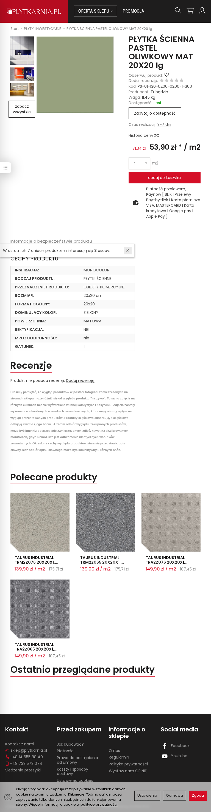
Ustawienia (147, 795)
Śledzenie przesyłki (23, 770)
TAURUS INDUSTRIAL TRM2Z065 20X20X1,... (102, 560)
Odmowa (174, 795)
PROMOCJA (133, 11)
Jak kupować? (70, 744)
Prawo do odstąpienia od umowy (77, 760)
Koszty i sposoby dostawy (72, 771)
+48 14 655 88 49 (26, 757)
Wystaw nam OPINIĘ (128, 771)
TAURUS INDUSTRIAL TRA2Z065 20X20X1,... (36, 647)
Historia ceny (141, 135)
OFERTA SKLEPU (94, 11)
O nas (114, 750)
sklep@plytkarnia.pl (29, 750)
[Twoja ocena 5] (181, 81)
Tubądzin (159, 92)
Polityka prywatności (128, 764)
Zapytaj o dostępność (155, 113)
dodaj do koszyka (164, 177)
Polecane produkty (53, 477)
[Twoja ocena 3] (171, 81)
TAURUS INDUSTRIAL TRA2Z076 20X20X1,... (167, 560)
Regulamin (119, 757)
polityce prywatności (99, 804)
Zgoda (198, 795)
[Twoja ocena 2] (166, 81)
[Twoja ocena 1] (161, 81)
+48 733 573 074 (26, 763)
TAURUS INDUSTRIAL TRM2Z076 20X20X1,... (36, 560)
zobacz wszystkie (22, 109)
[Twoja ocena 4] (176, 81)
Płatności (65, 751)
